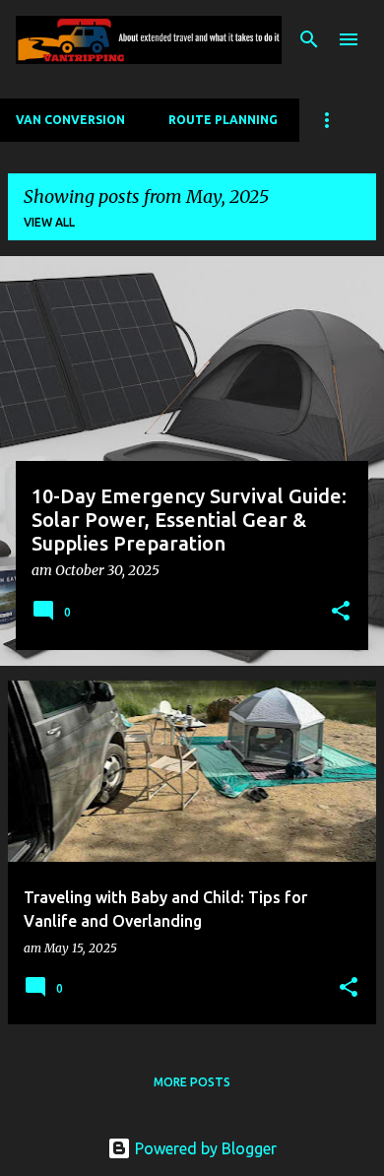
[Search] (309, 39)
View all (49, 222)
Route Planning (223, 119)
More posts (192, 1082)
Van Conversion (70, 119)
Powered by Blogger (204, 1148)
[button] (340, 612)
